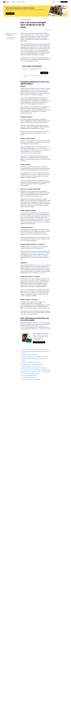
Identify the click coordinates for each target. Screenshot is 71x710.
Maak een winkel (10, 13)
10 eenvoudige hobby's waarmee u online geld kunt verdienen (34, 349)
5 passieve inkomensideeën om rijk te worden (31, 362)
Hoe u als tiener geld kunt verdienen (29, 375)
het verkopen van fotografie (40, 265)
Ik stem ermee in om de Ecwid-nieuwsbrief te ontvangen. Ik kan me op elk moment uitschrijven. (35, 76)
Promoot (18, 1)
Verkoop (13, 1)
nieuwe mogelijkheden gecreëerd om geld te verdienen (32, 34)
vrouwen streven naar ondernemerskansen (29, 50)
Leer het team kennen (39, 342)
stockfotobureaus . (42, 272)
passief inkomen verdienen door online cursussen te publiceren (37, 252)
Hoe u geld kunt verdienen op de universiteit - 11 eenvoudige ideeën (35, 369)
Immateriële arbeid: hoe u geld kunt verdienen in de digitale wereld (35, 371)
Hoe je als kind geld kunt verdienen (28, 377)
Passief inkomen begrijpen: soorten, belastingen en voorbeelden (35, 356)
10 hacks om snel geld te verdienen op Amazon (31, 366)
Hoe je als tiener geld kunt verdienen (29, 354)
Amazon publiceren (38, 255)
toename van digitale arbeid (39, 47)
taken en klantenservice (32, 174)
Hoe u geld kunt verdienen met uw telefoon (30, 379)
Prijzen (53, 1)
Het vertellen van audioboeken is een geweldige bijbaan (36, 234)
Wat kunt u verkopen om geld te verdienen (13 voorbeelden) (34, 367)
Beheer (23, 1)
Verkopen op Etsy (24, 289)
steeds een (39, 222)
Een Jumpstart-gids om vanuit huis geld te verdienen (32, 364)
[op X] (48, 29)
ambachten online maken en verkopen (31, 280)
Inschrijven (44, 72)
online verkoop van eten (25, 314)
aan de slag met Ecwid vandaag (43, 328)
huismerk (33, 151)
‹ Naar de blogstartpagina (25, 19)
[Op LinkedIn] (46, 29)
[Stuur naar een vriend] (50, 29)
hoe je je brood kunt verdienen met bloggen (37, 90)
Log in (58, 1)
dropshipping (37, 148)
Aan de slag (64, 1)
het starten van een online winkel (40, 322)
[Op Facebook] (44, 29)
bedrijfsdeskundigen (31, 153)
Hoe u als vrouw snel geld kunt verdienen (30, 373)
